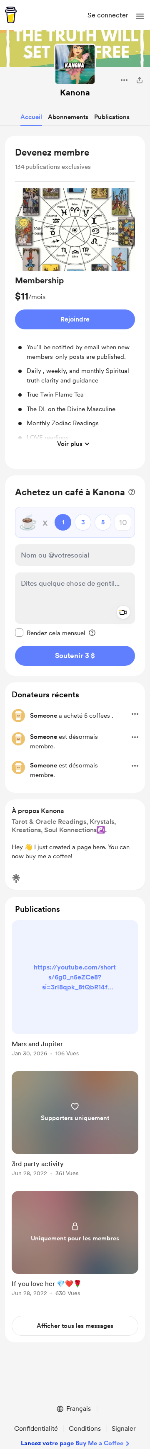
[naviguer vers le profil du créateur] (75, 64)
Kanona (75, 92)
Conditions (85, 1428)
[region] (75, 302)
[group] (75, 320)
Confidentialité (36, 1428)
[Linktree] (16, 878)
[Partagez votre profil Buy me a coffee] (139, 80)
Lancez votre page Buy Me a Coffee (72, 1443)
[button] (140, 16)
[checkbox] (50, 632)
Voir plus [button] (69, 444)
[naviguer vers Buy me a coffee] (11, 15)
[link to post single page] (75, 989)
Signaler (124, 1428)
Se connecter (108, 15)
